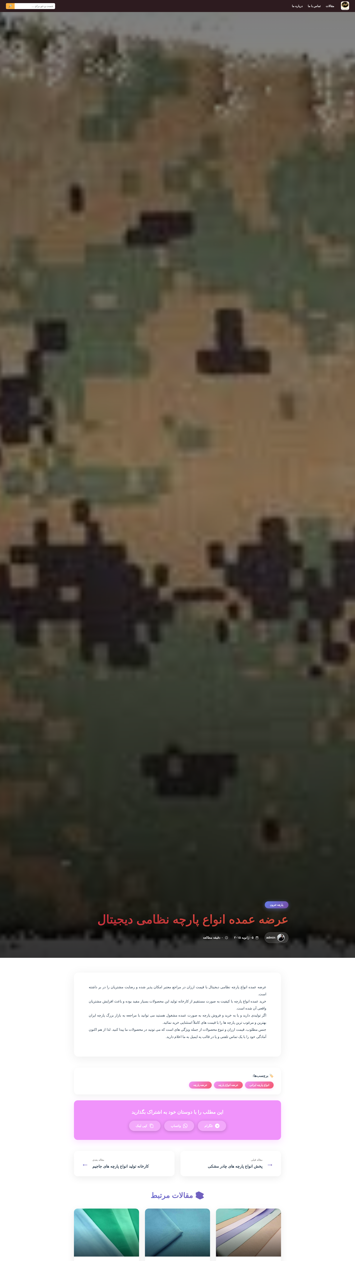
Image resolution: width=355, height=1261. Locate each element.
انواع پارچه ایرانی (259, 1085)
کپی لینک (141, 1126)
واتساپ (176, 1126)
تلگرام (208, 1126)
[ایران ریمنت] (345, 6)
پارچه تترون (276, 904)
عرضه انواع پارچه (228, 1085)
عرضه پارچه (200, 1085)
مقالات (330, 6)
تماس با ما (314, 6)
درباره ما (297, 6)
